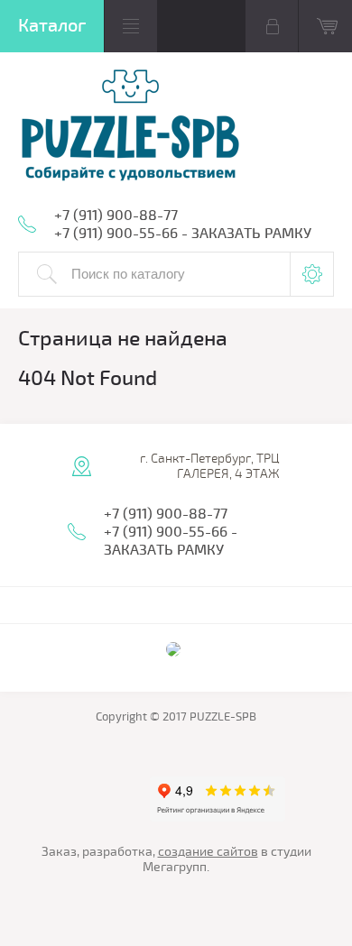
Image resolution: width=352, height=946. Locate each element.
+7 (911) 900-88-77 (116, 216)
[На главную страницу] (131, 126)
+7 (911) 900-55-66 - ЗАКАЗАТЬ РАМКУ (182, 234)
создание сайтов (208, 851)
